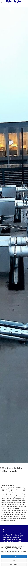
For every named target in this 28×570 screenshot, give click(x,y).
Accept (14, 556)
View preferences (14, 564)
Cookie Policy (10, 567)
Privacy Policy (16, 567)
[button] (26, 543)
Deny (14, 560)
